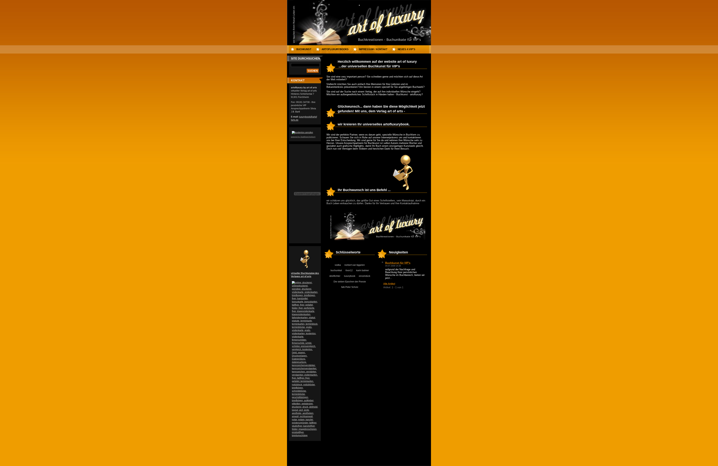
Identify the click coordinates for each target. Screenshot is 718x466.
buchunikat (336, 270)
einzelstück (364, 276)
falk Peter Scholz (349, 287)
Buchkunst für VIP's (397, 262)
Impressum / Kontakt (373, 49)
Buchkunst (303, 49)
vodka (338, 265)
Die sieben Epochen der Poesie (350, 281)
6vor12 (349, 270)
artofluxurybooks (335, 49)
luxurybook (349, 276)
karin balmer (362, 270)
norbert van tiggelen (354, 265)
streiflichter (334, 276)
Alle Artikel (389, 284)
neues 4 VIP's (406, 49)
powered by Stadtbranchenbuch (303, 137)
